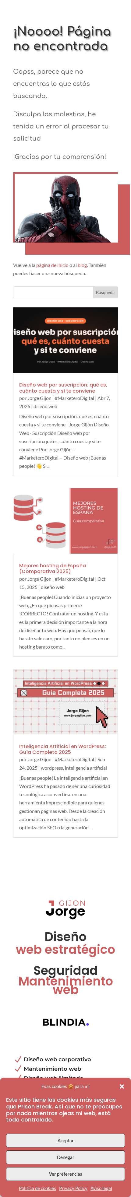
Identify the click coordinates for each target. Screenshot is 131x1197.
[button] (122, 1086)
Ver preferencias (65, 1174)
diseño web (45, 406)
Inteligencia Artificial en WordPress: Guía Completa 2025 (62, 749)
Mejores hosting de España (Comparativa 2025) (52, 568)
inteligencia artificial (86, 768)
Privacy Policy (73, 1188)
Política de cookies (37, 1188)
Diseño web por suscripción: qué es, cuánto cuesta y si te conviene (63, 387)
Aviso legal (101, 1188)
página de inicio (52, 265)
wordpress (52, 768)
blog (82, 265)
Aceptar (66, 1140)
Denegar (65, 1157)
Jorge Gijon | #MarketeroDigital (60, 398)
